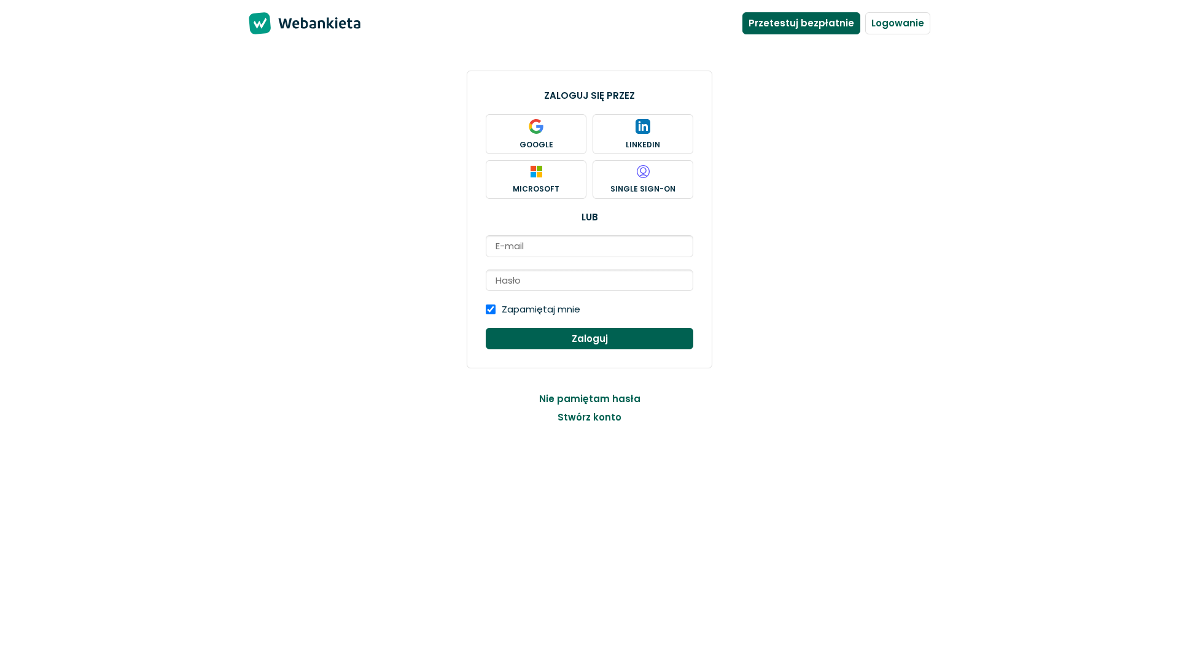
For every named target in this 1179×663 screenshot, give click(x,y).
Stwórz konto (589, 417)
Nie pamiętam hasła (589, 399)
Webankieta (325, 23)
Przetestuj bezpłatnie (801, 23)
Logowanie (897, 23)
